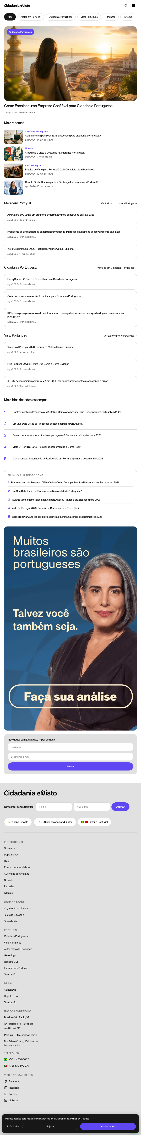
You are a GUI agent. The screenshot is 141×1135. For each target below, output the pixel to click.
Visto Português (89, 16)
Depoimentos (11, 854)
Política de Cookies (79, 1118)
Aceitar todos (108, 1126)
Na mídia (8, 880)
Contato (8, 892)
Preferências (13, 1126)
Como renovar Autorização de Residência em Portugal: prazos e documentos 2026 (58, 458)
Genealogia (10, 955)
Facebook (14, 1081)
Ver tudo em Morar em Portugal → (119, 203)
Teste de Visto (11, 921)
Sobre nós (9, 848)
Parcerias (9, 886)
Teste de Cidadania (14, 914)
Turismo (128, 16)
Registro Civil (11, 961)
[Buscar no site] (125, 5)
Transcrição (10, 974)
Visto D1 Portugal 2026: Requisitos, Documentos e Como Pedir (46, 446)
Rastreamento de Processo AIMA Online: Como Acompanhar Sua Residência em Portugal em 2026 (67, 412)
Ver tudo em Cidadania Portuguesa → (117, 267)
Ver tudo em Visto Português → (120, 335)
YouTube (13, 1094)
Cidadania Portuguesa (60, 16)
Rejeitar (50, 1126)
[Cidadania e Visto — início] (17, 5)
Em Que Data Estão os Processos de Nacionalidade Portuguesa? (48, 423)
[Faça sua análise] (70, 628)
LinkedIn (13, 1100)
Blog (6, 860)
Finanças (110, 16)
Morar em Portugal (31, 16)
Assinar (70, 766)
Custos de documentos (16, 873)
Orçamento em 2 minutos (17, 908)
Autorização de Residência (18, 948)
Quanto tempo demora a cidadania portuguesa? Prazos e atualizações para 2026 (57, 435)
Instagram (14, 1087)
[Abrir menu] (134, 5)
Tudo (10, 16)
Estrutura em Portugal (15, 968)
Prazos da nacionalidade (17, 867)
